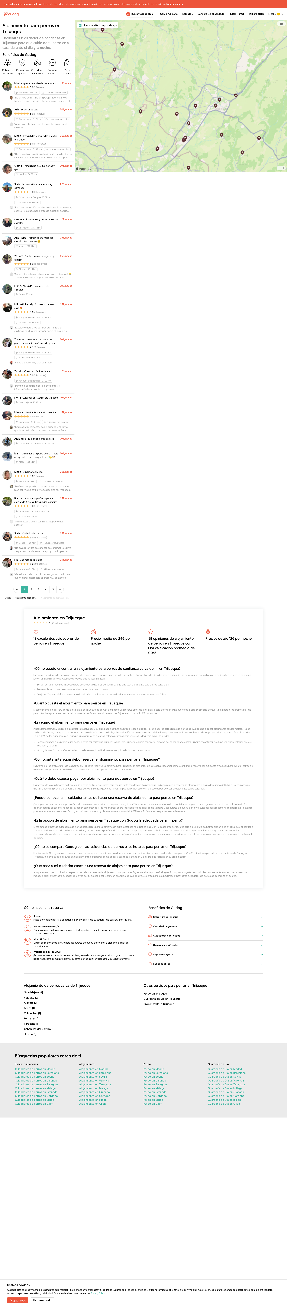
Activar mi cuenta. (173, 4)
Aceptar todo (18, 1300)
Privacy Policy (97, 1293)
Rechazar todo (42, 1300)
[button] (205, 917)
